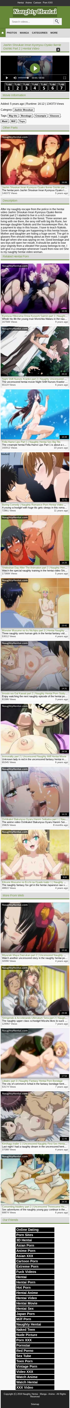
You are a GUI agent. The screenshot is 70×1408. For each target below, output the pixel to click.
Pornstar (23, 1345)
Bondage (26, 115)
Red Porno (24, 1351)
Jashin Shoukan (23, 109)
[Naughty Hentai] (35, 16)
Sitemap (35, 1404)
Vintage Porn (26, 1366)
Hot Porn (23, 1287)
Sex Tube (23, 1356)
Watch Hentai (27, 1382)
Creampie (40, 115)
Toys (22, 121)
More (54, 32)
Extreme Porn (27, 1266)
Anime (28, 2)
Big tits (13, 115)
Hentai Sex (25, 1308)
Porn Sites (24, 1235)
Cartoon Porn (27, 1261)
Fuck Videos (26, 1272)
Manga (24, 32)
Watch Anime (27, 1377)
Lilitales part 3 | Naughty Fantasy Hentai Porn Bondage (32, 1080)
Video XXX (24, 1372)
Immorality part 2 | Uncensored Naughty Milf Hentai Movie (34, 756)
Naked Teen (25, 1329)
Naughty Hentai (28, 1324)
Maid (4, 121)
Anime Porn (25, 1251)
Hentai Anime (27, 1293)
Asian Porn (25, 1245)
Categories (39, 32)
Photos (12, 32)
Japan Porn (25, 1314)
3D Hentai (24, 1240)
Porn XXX (48, 2)
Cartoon (37, 2)
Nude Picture (26, 1335)
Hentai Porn (25, 1282)
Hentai (21, 2)
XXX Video (24, 1387)
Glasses (54, 115)
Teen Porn (24, 1361)
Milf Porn (23, 1319)
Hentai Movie (26, 1303)
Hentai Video (26, 1298)
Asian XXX (24, 1256)
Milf (13, 121)
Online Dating (27, 1229)
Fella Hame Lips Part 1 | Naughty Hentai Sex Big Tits (31, 441)
